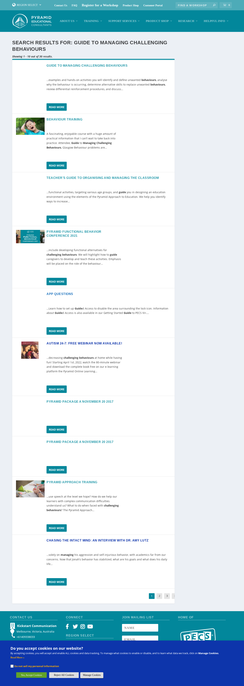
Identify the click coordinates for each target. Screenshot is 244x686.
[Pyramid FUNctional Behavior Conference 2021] (30, 236)
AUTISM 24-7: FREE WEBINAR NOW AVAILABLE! (84, 343)
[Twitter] (76, 627)
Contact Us (60, 5)
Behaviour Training (64, 119)
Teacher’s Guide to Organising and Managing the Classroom (103, 177)
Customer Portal (153, 5)
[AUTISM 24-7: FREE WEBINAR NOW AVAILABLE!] (30, 350)
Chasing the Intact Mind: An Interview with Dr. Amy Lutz (98, 540)
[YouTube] (89, 627)
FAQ (74, 5)
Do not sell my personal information (36, 666)
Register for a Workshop (100, 5)
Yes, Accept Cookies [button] (31, 675)
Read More (56, 107)
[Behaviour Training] (30, 126)
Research (186, 21)
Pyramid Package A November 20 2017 (80, 401)
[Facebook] (69, 627)
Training (91, 21)
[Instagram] (82, 627)
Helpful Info (214, 21)
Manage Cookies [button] (92, 675)
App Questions (60, 294)
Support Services (122, 21)
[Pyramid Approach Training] (30, 489)
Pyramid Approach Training (72, 482)
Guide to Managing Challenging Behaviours (87, 65)
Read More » (17, 657)
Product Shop (131, 5)
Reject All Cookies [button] (64, 675)
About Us (67, 21)
